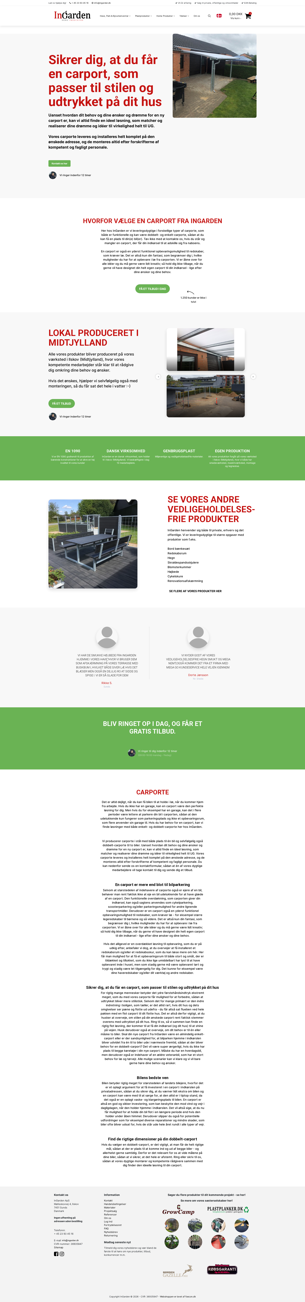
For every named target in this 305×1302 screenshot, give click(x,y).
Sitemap (58, 1247)
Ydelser (184, 16)
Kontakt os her (59, 163)
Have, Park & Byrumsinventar (114, 16)
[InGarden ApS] (72, 15)
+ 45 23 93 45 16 (79, 3)
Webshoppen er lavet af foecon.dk (178, 1296)
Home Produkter (164, 16)
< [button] (158, 376)
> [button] (253, 376)
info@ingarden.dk (102, 3)
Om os (197, 16)
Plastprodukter (142, 16)
